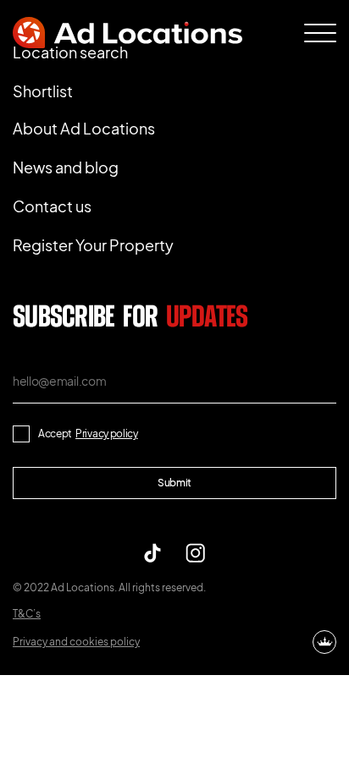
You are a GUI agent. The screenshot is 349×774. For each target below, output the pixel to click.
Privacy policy (106, 433)
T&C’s (27, 613)
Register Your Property (93, 245)
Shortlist (43, 91)
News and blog (66, 167)
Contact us (52, 206)
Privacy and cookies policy (76, 641)
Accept (88, 433)
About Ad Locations (84, 128)
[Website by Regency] (324, 642)
